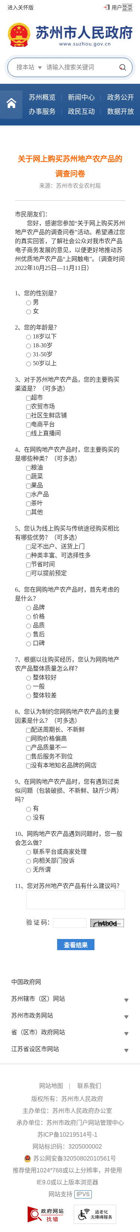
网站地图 (51, 1086)
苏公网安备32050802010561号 (74, 1158)
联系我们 (89, 1086)
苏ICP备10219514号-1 (67, 1134)
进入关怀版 (20, 7)
